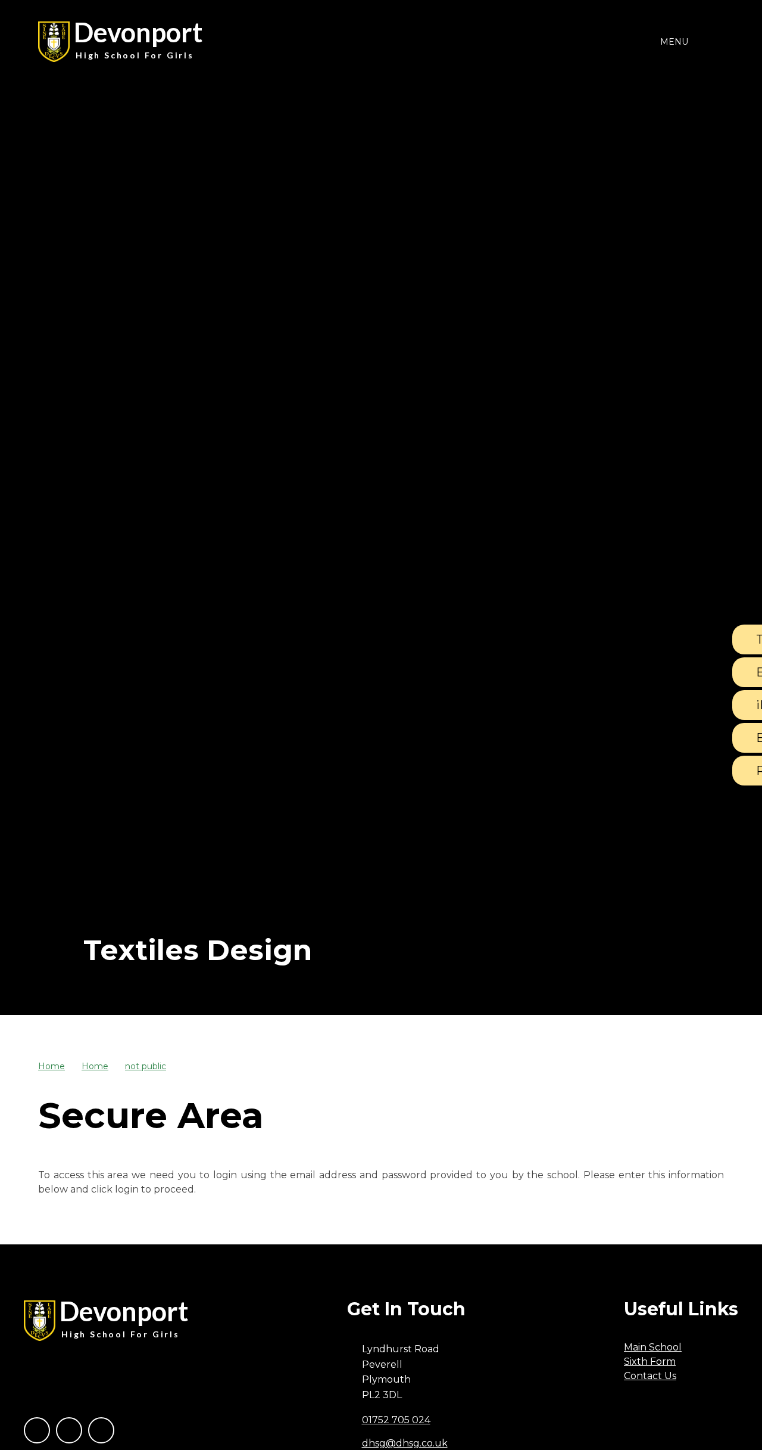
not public (145, 1066)
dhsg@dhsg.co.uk (405, 1443)
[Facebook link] (37, 1430)
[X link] (69, 1430)
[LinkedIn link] (101, 1430)
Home (51, 1066)
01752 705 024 (396, 1420)
